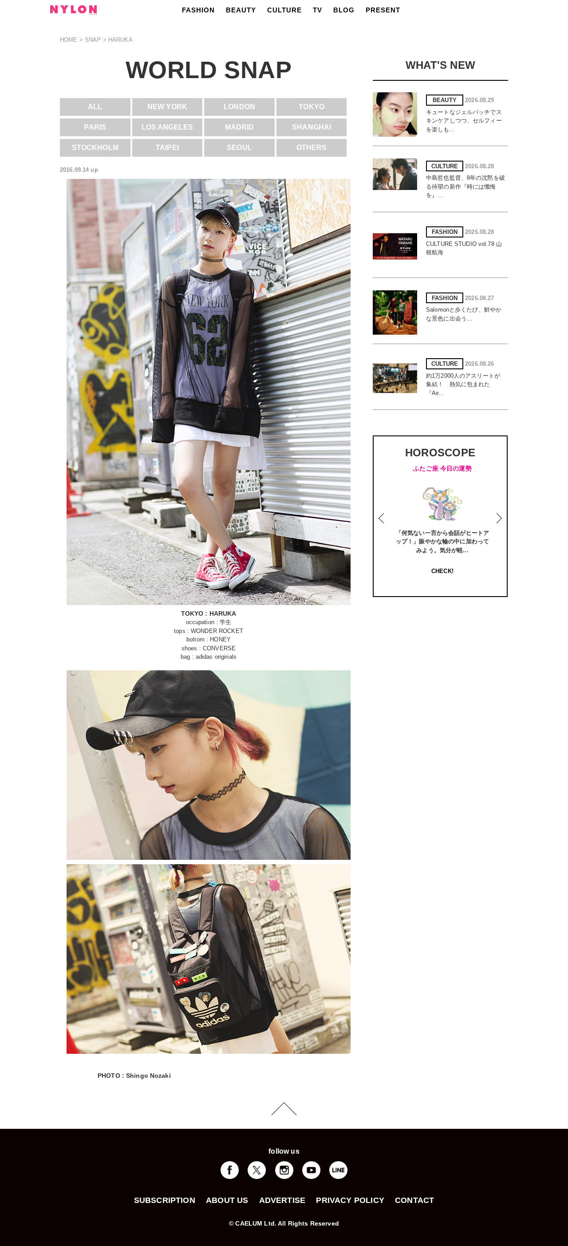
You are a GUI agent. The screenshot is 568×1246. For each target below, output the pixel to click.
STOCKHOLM (95, 147)
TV (317, 10)
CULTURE (284, 10)
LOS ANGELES (167, 127)
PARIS (95, 127)
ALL (95, 107)
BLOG (344, 10)
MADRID (239, 127)
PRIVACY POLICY (350, 1200)
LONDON (239, 107)
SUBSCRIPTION (164, 1200)
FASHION (198, 10)
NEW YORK (167, 107)
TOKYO (311, 107)
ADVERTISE (282, 1200)
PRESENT (383, 10)
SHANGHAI (311, 127)
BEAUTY (241, 10)
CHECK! (442, 571)
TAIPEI (167, 147)
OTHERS (311, 147)
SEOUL (239, 147)
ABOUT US (227, 1200)
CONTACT (414, 1200)
